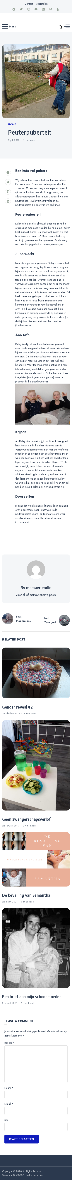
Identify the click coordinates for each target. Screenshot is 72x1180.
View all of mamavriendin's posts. (36, 595)
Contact (29, 4)
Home (12, 124)
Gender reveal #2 (17, 707)
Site (6, 1120)
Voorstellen (42, 4)
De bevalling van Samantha (26, 895)
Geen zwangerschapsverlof (26, 819)
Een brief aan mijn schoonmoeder (31, 996)
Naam (8, 1088)
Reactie (9, 1042)
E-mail (8, 1104)
